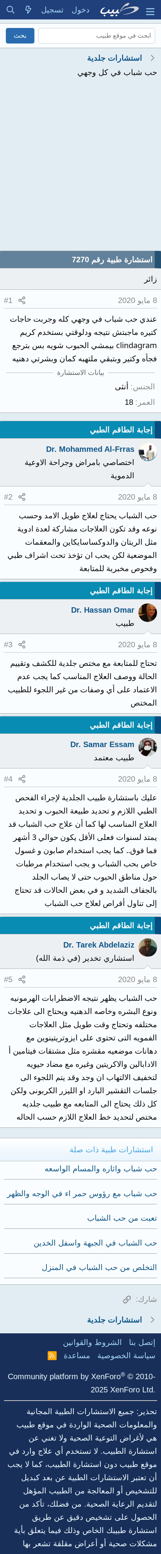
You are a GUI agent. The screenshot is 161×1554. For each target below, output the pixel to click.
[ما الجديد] (29, 9)
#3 (8, 644)
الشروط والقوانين (92, 1342)
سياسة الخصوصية (126, 1355)
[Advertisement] (80, 167)
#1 (8, 300)
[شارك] (22, 300)
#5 (8, 979)
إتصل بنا (142, 1342)
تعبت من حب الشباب (122, 1218)
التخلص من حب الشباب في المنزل (99, 1267)
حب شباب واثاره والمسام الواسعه (101, 1168)
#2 (8, 497)
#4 (8, 779)
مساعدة (77, 1355)
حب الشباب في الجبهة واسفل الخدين (95, 1243)
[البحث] (11, 9)
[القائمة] (150, 9)
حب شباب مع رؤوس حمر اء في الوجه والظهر (82, 1193)
